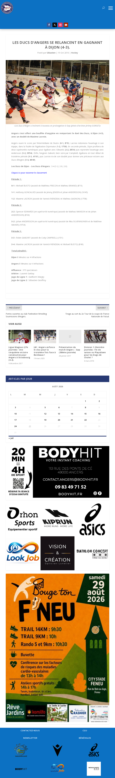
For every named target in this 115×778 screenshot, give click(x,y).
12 (45, 413)
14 (72, 413)
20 (59, 420)
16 (99, 413)
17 (15, 420)
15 (85, 413)
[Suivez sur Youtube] (66, 25)
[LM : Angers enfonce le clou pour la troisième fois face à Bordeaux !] (45, 336)
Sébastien (51, 52)
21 (72, 420)
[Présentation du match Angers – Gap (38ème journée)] (70, 336)
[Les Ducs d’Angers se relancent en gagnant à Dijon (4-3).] (57, 92)
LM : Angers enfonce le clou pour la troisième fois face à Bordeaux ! (45, 351)
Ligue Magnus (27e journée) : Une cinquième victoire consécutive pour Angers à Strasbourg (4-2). (19, 353)
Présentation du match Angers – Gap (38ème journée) (69, 350)
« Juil (11, 438)
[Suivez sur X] (54, 25)
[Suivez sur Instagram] (60, 25)
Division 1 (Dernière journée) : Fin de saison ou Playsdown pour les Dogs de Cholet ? (95, 352)
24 (15, 426)
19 (45, 420)
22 (85, 420)
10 (15, 413)
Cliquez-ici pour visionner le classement (29, 172)
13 (59, 413)
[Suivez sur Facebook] (49, 25)
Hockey (74, 52)
